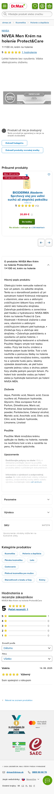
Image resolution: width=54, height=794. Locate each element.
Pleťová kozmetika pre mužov (19, 573)
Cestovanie (10, 566)
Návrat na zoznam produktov (18, 700)
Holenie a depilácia (31, 553)
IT (34, 786)
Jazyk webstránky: (11, 779)
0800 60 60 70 (39, 772)
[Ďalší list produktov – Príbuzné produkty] (49, 242)
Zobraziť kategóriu (14, 143)
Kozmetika (10, 553)
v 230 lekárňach (38, 227)
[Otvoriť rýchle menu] (4, 6)
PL (26, 786)
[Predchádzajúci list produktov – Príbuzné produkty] (41, 242)
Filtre (4, 654)
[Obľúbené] (35, 6)
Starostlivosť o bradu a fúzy (18, 580)
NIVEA (5, 30)
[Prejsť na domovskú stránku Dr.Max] (18, 6)
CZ (22, 786)
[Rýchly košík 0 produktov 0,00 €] (49, 6)
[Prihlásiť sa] (42, 6)
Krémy (42, 580)
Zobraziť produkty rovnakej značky (22, 150)
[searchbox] (27, 14)
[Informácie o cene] (32, 214)
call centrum (36, 482)
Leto (32, 560)
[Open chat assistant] (47, 780)
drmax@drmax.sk (15, 772)
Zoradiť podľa (8, 643)
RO (30, 786)
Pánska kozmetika (13, 560)
